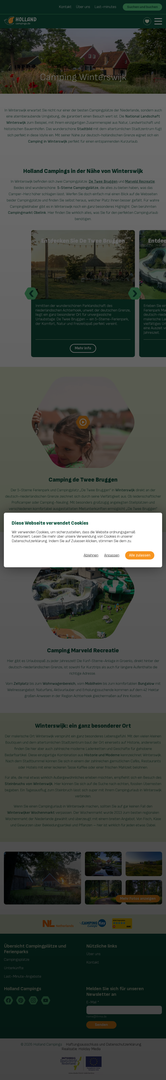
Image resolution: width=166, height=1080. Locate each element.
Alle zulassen (139, 555)
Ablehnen (91, 555)
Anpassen (111, 555)
